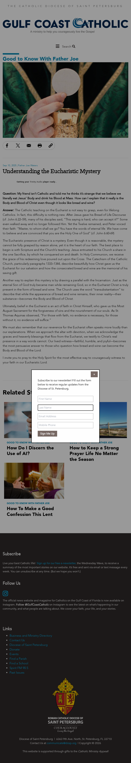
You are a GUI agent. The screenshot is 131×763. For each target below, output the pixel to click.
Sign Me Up (47, 434)
